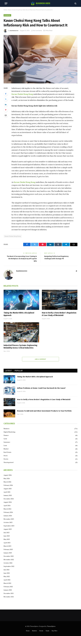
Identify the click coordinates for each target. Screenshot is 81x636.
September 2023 (9, 526)
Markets (34, 631)
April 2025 (7, 492)
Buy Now (54, 631)
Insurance (7, 442)
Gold (5, 439)
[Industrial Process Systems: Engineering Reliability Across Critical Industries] (21, 332)
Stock (5, 456)
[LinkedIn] (6, 104)
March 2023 (7, 546)
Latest (8, 370)
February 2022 (8, 587)
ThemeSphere (51, 626)
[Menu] (6, 3)
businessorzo (14, 30)
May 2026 (7, 478)
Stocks (6, 459)
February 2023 (8, 549)
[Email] (6, 115)
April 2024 (7, 505)
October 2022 (8, 563)
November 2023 (9, 519)
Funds (47, 631)
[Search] (75, 3)
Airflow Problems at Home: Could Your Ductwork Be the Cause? (41, 388)
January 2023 (8, 553)
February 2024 (8, 512)
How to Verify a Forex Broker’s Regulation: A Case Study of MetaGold (59, 314)
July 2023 (6, 532)
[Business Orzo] (40, 3)
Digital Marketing (9, 432)
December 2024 (9, 499)
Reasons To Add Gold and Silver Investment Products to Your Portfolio (44, 411)
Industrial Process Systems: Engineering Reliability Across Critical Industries (20, 346)
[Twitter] (6, 99)
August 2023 (8, 529)
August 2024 (8, 502)
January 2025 (8, 495)
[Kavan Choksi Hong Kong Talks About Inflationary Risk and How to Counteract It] (40, 59)
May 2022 (7, 576)
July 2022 (6, 570)
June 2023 (7, 536)
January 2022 (8, 590)
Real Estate (7, 452)
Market (6, 449)
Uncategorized (8, 462)
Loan (5, 445)
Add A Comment (40, 359)
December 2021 (9, 593)
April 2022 (7, 580)
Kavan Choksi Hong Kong (13, 236)
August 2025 (8, 489)
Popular (19, 370)
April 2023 (7, 543)
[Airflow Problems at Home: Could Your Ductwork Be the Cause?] (9, 391)
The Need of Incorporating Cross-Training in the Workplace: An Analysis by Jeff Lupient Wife (22, 258)
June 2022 (7, 573)
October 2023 (8, 522)
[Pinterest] (6, 110)
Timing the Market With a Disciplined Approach (19, 314)
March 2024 (7, 509)
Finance (6, 435)
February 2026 (8, 485)
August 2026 (8, 475)
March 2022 (7, 583)
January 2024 (8, 516)
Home (5, 9)
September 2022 (9, 566)
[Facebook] (6, 94)
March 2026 (7, 482)
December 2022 (9, 556)
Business (7, 15)
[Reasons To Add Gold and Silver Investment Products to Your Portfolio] (9, 413)
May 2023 (7, 539)
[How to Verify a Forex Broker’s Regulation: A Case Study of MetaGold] (59, 300)
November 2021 (9, 597)
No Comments (37, 30)
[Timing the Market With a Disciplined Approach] (21, 300)
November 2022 (9, 560)
